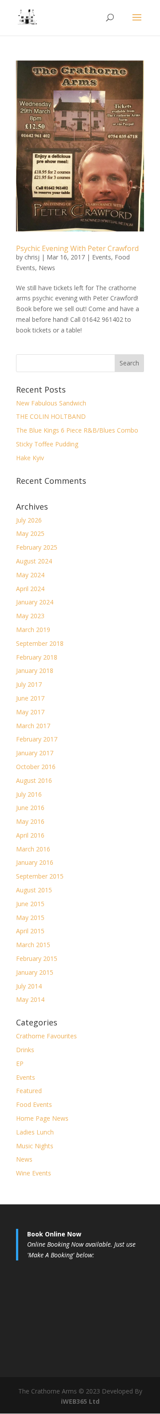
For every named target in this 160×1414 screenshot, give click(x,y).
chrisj (32, 257)
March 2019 (33, 629)
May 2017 (30, 712)
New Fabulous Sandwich (51, 403)
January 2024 (34, 602)
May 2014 (30, 999)
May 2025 (30, 533)
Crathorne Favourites (46, 1036)
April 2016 (30, 835)
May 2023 (30, 616)
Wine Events (33, 1173)
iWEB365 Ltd (80, 1401)
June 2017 (30, 698)
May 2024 (30, 575)
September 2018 (40, 643)
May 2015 (30, 917)
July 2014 (29, 986)
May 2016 (30, 821)
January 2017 (34, 753)
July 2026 (29, 520)
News (47, 267)
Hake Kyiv (30, 458)
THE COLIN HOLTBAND (51, 416)
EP (20, 1063)
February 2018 (36, 657)
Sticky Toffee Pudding (47, 444)
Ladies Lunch (35, 1132)
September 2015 (40, 876)
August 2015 (34, 890)
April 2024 (30, 588)
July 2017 (29, 684)
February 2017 (36, 739)
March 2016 (33, 849)
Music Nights (34, 1146)
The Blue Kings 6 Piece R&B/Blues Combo (77, 430)
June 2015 (30, 903)
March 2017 (33, 725)
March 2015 (33, 944)
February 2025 (36, 547)
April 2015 (30, 931)
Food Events (34, 1104)
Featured (29, 1090)
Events (101, 257)
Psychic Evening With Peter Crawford (77, 248)
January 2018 (34, 670)
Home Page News (42, 1118)
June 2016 (30, 807)
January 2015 (34, 972)
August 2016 (34, 780)
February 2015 (36, 958)
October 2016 (36, 766)
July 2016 (29, 794)
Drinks (25, 1049)
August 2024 (34, 561)
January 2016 (34, 862)
